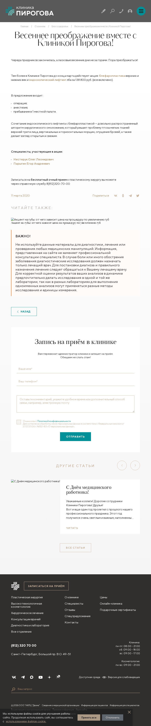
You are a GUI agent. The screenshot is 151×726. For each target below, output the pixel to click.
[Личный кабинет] (130, 11)
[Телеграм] (23, 677)
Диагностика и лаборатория (30, 625)
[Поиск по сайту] (13, 689)
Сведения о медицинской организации (60, 705)
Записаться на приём (46, 586)
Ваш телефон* (28, 381)
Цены (103, 597)
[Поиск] (112, 11)
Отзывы (70, 610)
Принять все (88, 717)
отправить (75, 436)
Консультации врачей (26, 619)
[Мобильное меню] (141, 11)
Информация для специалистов (124, 705)
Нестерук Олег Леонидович (33, 159)
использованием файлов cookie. (26, 721)
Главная (24, 26)
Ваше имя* (25, 368)
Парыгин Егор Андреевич (31, 163)
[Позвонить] (121, 11)
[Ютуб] (40, 677)
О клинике (40, 26)
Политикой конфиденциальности (54, 421)
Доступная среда (89, 677)
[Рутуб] (58, 677)
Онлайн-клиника (111, 603)
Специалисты (74, 603)
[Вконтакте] (14, 677)
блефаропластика (112, 76)
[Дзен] (49, 677)
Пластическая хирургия (27, 597)
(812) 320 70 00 (23, 645)
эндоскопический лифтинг (47, 80)
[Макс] (32, 677)
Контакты (71, 622)
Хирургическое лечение (27, 613)
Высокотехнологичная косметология (26, 605)
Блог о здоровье (60, 26)
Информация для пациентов (94, 705)
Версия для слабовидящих (124, 677)
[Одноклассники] (123, 195)
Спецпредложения (77, 616)
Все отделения (21, 631)
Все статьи (75, 547)
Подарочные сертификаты (118, 610)
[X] (138, 195)
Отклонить (113, 717)
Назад (26, 311)
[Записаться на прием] (103, 11)
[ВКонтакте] (115, 195)
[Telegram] (130, 195)
